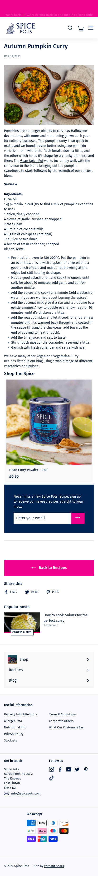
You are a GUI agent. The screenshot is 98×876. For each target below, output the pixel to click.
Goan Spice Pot (31, 161)
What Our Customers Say (66, 727)
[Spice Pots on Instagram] (51, 769)
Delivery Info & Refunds (20, 714)
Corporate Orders (61, 721)
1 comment (51, 625)
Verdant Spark (54, 866)
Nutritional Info (15, 727)
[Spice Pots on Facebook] (60, 769)
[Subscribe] (77, 518)
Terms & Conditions (63, 714)
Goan (18, 224)
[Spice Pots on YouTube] (68, 769)
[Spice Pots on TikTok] (51, 777)
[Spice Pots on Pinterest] (85, 769)
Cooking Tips (22, 632)
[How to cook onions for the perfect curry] (22, 622)
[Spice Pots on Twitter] (77, 769)
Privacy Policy (13, 734)
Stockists (10, 740)
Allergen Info (13, 721)
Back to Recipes (52, 567)
